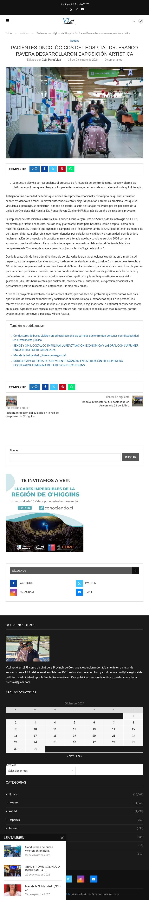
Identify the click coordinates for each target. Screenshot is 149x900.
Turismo (76, 828)
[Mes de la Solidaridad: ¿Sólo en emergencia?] (12, 890)
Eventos (76, 803)
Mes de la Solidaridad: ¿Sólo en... (43, 888)
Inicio (9, 33)
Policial (76, 811)
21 (113, 736)
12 (74, 729)
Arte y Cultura (76, 837)
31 (35, 749)
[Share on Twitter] (53, 169)
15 (133, 729)
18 (54, 736)
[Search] (134, 21)
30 (15, 749)
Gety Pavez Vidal (51, 60)
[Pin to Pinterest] (62, 169)
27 (94, 742)
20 (94, 736)
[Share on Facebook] (44, 169)
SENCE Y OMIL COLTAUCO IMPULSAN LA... (42, 868)
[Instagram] (77, 9)
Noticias (24, 33)
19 (74, 736)
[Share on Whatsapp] (70, 169)
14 (113, 729)
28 (113, 742)
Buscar (14, 450)
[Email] (82, 9)
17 (35, 736)
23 (15, 742)
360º (76, 854)
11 (54, 729)
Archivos (11, 765)
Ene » (79, 756)
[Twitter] (71, 9)
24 (35, 742)
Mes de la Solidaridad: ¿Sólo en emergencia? (39, 355)
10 (35, 729)
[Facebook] (66, 9)
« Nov (70, 756)
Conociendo (76, 845)
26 (74, 742)
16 (15, 736)
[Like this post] (36, 169)
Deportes (76, 820)
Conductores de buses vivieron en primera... (39, 848)
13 (94, 729)
